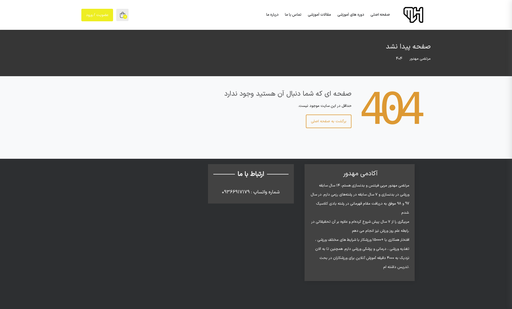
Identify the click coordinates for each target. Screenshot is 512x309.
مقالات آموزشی (319, 15)
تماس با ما (293, 15)
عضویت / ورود (97, 15)
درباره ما (272, 15)
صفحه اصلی (380, 15)
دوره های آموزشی (350, 15)
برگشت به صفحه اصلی (328, 121)
